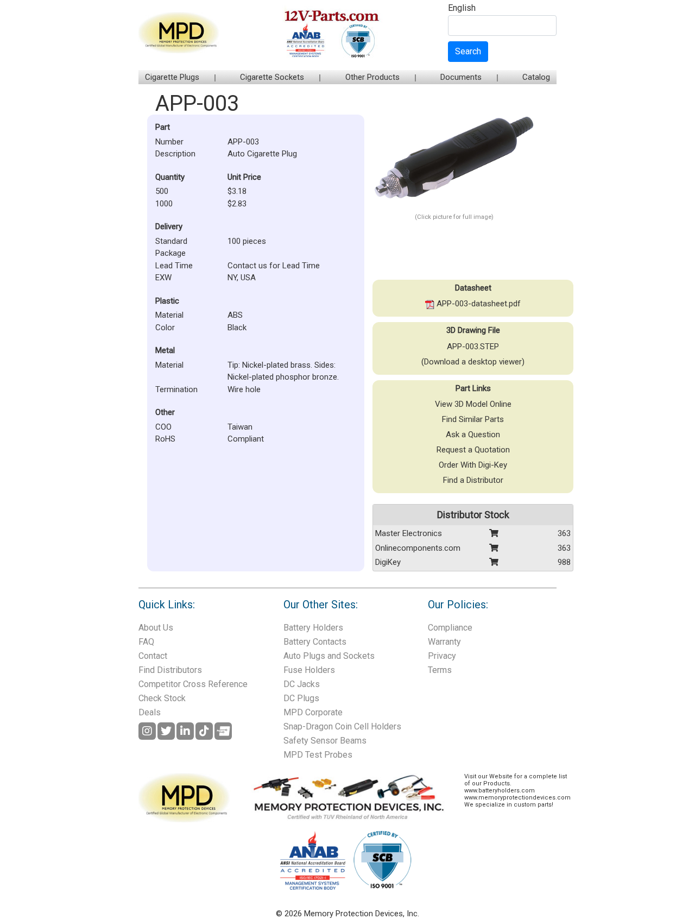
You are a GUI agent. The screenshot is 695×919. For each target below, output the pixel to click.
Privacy (442, 656)
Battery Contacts (314, 642)
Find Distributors (170, 670)
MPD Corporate (313, 712)
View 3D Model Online (473, 404)
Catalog (536, 77)
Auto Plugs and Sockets (329, 656)
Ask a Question (473, 434)
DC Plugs (301, 698)
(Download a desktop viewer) (473, 362)
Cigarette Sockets (272, 77)
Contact (152, 656)
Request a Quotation (473, 450)
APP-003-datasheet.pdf (477, 304)
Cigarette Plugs (172, 77)
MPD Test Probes (317, 755)
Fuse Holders (309, 670)
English (462, 8)
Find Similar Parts (473, 419)
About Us (155, 627)
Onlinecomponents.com (417, 548)
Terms (440, 670)
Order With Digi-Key (473, 465)
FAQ (146, 642)
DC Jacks (301, 684)
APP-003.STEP (473, 346)
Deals (149, 712)
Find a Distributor (473, 480)
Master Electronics (408, 533)
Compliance (450, 627)
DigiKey (388, 562)
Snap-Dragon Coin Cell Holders (342, 726)
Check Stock (162, 698)
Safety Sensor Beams (325, 740)
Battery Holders (313, 627)
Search (468, 51)
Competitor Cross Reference (193, 684)
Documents (461, 77)
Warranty (444, 642)
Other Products (372, 77)
